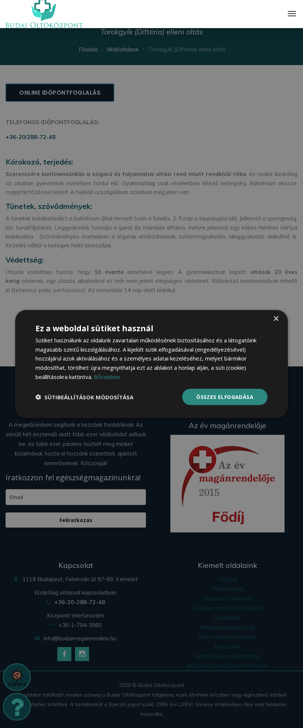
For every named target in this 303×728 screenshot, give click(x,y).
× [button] (276, 318)
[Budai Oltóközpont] (44, 14)
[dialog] (151, 364)
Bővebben (107, 376)
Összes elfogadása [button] (224, 396)
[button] (84, 397)
